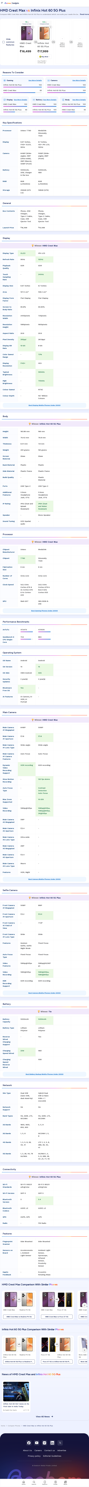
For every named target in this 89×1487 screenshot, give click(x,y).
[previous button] (4, 1305)
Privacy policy (34, 1456)
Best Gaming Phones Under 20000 (44, 611)
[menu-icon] (2, 3)
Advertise (61, 1450)
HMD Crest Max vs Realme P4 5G (19, 1317)
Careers (38, 1450)
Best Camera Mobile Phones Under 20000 (44, 879)
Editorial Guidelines (52, 1456)
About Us (27, 1450)
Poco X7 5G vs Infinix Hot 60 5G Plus (57, 1361)
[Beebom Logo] (11, 3)
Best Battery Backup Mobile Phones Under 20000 (44, 1074)
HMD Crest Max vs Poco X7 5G (56, 1317)
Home (3, 1426)
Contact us (49, 1450)
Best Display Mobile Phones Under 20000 (44, 405)
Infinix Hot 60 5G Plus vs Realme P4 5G (20, 1361)
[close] (32, 27)
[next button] (84, 1305)
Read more (84, 14)
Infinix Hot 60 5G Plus (43, 45)
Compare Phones (14, 1426)
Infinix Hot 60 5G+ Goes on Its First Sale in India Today (16, 1405)
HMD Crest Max (25, 45)
